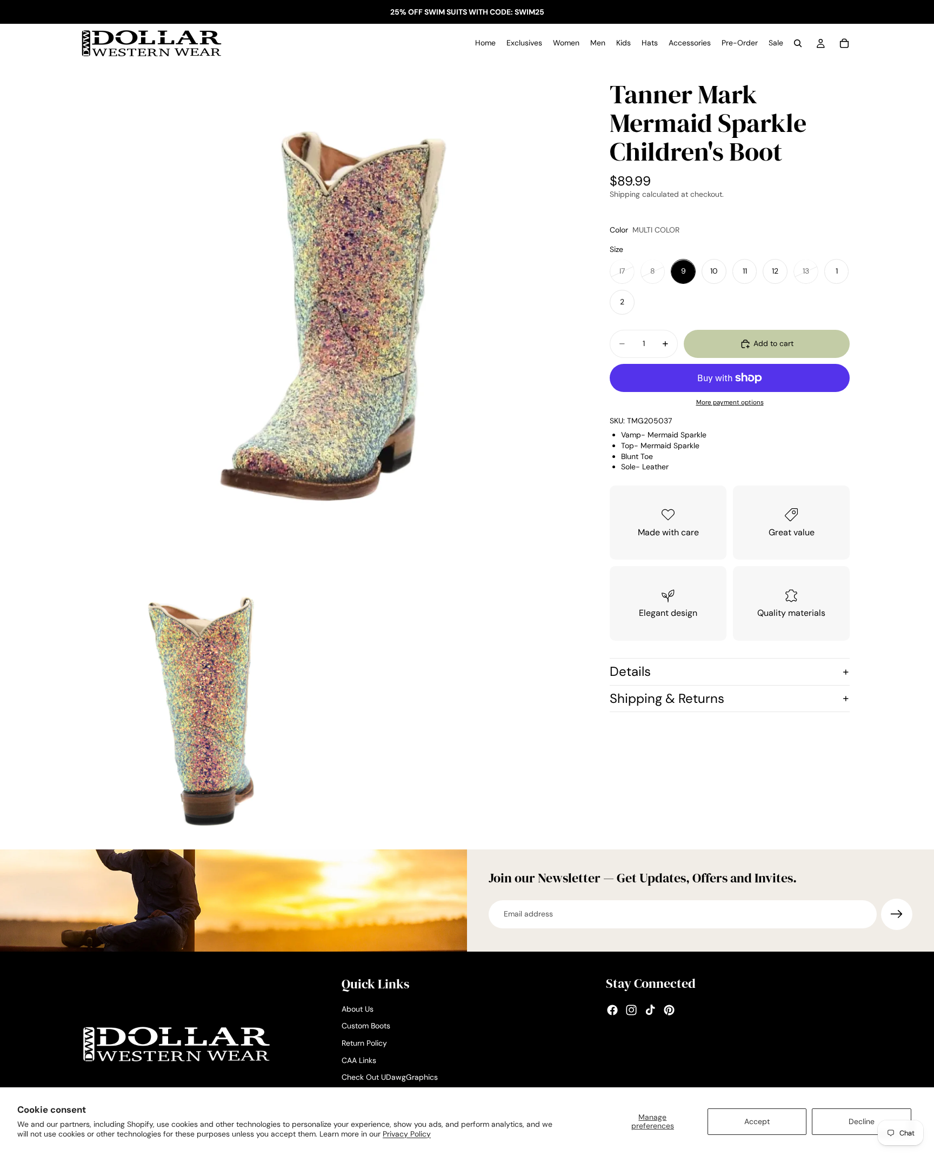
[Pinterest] (669, 1010)
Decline (862, 1121)
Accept (757, 1121)
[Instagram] (631, 1010)
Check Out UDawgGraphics (390, 1077)
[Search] (798, 43)
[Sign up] (896, 914)
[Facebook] (612, 1010)
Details (630, 671)
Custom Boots (366, 1026)
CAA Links (359, 1060)
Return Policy (364, 1043)
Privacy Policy (407, 1134)
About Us (357, 1009)
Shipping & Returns (667, 698)
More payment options (730, 402)
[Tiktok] (650, 1010)
